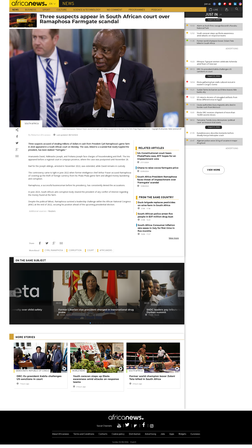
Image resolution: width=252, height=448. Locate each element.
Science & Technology (86, 10)
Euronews (195, 434)
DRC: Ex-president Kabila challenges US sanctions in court (214, 70)
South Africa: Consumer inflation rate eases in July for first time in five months (156, 228)
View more (213, 170)
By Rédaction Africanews (39, 135)
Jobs (162, 434)
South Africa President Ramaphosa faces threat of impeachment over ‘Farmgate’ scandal (157, 179)
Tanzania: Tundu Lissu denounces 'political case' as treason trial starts (216, 121)
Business (30, 10)
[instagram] (151, 425)
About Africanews (60, 434)
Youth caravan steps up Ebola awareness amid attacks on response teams (215, 34)
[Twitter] (128, 425)
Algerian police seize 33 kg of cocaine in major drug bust (217, 141)
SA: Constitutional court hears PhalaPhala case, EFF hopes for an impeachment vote (156, 156)
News (15, 10)
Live (215, 10)
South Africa (32, 124)
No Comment (114, 10)
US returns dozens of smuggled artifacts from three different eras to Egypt (217, 98)
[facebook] (144, 425)
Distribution (134, 434)
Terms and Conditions (83, 434)
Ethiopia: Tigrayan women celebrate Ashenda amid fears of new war (217, 62)
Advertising (150, 434)
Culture (62, 10)
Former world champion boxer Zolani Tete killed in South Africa (215, 42)
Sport (46, 10)
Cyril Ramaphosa (54, 250)
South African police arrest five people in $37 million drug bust (155, 215)
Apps (171, 434)
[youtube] (119, 425)
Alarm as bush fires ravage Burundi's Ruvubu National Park (217, 26)
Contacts (103, 434)
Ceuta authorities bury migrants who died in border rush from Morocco (216, 106)
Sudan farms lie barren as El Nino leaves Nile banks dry (217, 91)
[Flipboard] (136, 425)
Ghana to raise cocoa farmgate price (157, 167)
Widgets (182, 434)
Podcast (156, 10)
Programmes (137, 10)
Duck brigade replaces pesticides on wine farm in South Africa (156, 204)
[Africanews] (28, 3)
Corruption (75, 250)
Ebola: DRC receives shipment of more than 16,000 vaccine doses (216, 113)
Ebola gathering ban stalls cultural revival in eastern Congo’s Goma (216, 83)
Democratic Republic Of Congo (32, 371)
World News (78, 371)
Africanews (106, 250)
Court (90, 250)
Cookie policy (118, 434)
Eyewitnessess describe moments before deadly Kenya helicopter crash (215, 134)
